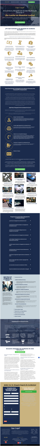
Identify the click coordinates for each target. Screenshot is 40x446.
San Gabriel (36, 433)
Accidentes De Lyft (20, 207)
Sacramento (36, 432)
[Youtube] (18, 443)
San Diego (32, 433)
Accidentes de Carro (32, 193)
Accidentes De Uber (20, 194)
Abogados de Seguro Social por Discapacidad (20, 440)
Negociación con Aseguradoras (20, 311)
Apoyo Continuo (18, 316)
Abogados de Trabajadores (23, 438)
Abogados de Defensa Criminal (16, 439)
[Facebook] (20, 443)
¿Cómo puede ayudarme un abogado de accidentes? (19, 235)
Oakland (36, 431)
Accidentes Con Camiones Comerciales (20, 179)
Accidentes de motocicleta (8, 208)
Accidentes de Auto (8, 183)
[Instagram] (21, 443)
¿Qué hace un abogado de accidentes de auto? (17, 220)
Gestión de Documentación (20, 314)
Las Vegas (32, 431)
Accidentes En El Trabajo (32, 203)
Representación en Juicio (19, 312)
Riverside (32, 432)
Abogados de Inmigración (24, 439)
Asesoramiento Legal (19, 309)
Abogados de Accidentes (16, 438)
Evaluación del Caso (18, 277)
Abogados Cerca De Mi (20, 437)
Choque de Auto (32, 183)
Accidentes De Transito (8, 193)
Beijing (36, 429)
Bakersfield (32, 429)
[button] (20, 220)
